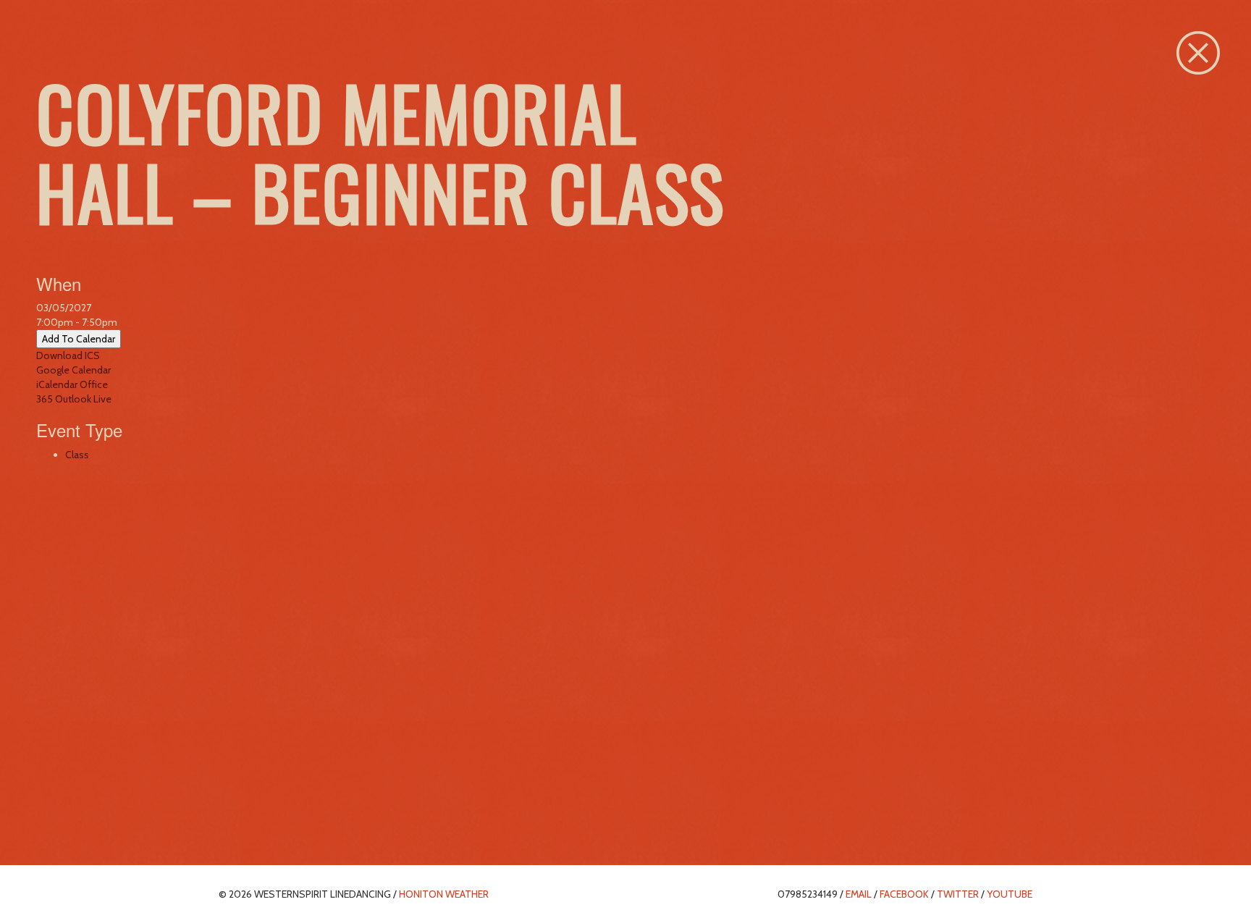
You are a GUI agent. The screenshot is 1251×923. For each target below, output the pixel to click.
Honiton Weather (444, 894)
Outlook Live (83, 398)
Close (1198, 53)
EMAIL (859, 894)
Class (77, 454)
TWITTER (958, 894)
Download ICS (68, 355)
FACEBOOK (904, 894)
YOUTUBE (1009, 894)
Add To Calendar (78, 338)
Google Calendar (73, 369)
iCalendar (56, 384)
